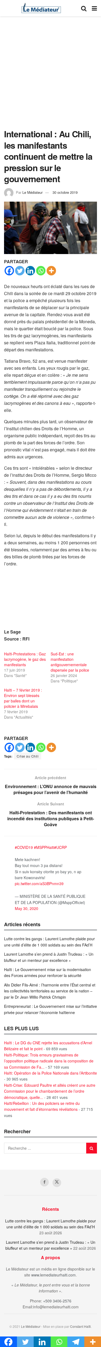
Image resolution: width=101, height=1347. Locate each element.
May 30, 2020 (26, 908)
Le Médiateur (32, 192)
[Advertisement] (50, 75)
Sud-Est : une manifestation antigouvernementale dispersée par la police (70, 662)
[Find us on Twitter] (57, 1182)
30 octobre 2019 (65, 192)
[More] (51, 270)
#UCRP (60, 847)
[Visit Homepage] (41, 8)
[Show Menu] (94, 8)
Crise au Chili (28, 756)
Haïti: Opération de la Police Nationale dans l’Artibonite (50, 1073)
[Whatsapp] (41, 270)
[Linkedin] (30, 270)
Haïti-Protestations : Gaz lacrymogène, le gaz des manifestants (25, 659)
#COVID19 (24, 847)
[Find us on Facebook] (44, 1182)
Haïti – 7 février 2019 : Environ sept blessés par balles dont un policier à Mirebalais (23, 698)
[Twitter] (20, 270)
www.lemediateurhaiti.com (53, 1275)
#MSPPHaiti (44, 847)
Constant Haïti (80, 1326)
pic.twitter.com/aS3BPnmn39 (39, 883)
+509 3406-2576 (57, 1300)
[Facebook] (9, 270)
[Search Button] (83, 8)
